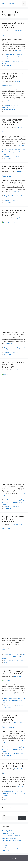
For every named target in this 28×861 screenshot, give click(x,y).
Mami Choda (5, 850)
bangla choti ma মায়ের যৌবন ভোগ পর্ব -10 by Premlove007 (13, 519)
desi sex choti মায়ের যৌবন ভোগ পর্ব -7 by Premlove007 (13, 764)
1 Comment (7, 65)
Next (11, 807)
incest (13, 61)
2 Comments (7, 354)
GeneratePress (14, 858)
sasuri (4, 63)
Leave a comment (9, 112)
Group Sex (5, 845)
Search (4, 815)
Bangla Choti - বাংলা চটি (8, 57)
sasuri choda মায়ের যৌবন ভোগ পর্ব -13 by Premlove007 (13, 167)
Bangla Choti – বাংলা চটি (8, 833)
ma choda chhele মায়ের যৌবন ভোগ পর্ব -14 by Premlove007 (12, 122)
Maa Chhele (19, 61)
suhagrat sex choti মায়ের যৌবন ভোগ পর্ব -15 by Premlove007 (12, 75)
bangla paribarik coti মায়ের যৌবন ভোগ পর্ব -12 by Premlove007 (13, 212)
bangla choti (7, 61)
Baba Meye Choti (7, 831)
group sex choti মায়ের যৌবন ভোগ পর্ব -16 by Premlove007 (13, 25)
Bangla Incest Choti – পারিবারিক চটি (11, 835)
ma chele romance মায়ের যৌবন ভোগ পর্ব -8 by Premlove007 (12, 717)
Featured (4, 843)
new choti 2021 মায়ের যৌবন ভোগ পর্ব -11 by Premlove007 (13, 364)
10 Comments (8, 663)
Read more (17, 50)
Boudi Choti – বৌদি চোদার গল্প (9, 838)
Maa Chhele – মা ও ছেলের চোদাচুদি (10, 848)
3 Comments (7, 158)
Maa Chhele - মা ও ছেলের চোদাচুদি (12, 149)
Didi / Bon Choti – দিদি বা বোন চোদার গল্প (11, 840)
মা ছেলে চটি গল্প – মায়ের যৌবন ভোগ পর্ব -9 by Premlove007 (13, 672)
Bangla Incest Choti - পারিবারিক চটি (13, 54)
